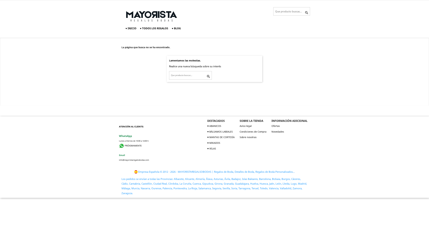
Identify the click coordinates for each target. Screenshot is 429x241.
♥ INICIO (131, 28)
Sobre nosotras (248, 137)
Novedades (277, 131)
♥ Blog (176, 28)
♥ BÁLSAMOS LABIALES (220, 131)
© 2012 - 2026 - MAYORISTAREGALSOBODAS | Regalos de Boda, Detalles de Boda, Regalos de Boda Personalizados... (227, 172)
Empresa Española (149, 172)
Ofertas (275, 126)
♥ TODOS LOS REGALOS (154, 28)
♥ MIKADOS (213, 142)
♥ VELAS (211, 148)
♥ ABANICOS (214, 126)
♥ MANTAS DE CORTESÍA (221, 137)
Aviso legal (246, 126)
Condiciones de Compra (253, 131)
